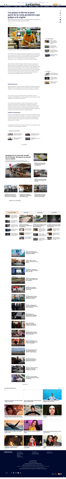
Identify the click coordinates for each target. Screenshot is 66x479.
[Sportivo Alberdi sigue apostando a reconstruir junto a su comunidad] (26, 221)
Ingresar (60, 4)
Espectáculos (46, 6)
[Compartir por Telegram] (60, 17)
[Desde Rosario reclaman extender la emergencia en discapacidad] (25, 289)
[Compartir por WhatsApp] (60, 15)
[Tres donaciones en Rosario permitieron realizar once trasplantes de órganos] (25, 298)
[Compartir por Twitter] (60, 13)
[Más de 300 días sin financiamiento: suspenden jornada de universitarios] (25, 315)
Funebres (36, 2)
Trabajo (26, 2)
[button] (4, 4)
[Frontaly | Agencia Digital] (59, 474)
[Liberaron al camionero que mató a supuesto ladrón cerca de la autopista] (25, 280)
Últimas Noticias (7, 6)
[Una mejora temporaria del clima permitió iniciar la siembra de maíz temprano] (25, 351)
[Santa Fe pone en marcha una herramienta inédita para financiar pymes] (15, 138)
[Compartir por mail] (60, 22)
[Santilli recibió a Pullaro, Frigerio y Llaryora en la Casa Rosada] (25, 262)
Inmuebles (19, 2)
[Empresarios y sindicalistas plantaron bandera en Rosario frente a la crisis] (25, 271)
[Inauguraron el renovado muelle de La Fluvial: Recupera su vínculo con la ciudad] (54, 229)
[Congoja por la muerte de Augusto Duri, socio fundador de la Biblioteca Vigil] (25, 191)
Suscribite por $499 (55, 4)
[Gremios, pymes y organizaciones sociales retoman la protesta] (33, 138)
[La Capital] (33, 4)
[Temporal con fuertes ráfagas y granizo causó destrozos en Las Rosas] (40, 176)
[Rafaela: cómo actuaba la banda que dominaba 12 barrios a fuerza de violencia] (40, 221)
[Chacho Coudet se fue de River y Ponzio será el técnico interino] (26, 233)
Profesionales (31, 2)
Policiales (36, 6)
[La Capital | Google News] (20, 473)
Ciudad (16, 6)
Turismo (47, 2)
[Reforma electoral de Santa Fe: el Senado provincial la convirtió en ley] (40, 160)
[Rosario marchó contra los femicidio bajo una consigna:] (25, 333)
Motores (23, 2)
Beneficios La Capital (42, 2)
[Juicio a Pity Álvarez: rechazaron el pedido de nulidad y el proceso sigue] (25, 324)
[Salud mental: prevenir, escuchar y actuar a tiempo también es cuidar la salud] (51, 74)
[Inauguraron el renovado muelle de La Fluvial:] (18, 168)
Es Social (58, 6)
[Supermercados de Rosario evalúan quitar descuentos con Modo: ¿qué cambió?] (40, 191)
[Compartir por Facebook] (60, 11)
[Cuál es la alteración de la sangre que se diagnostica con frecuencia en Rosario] (25, 253)
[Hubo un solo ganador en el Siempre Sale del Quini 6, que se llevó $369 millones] (25, 342)
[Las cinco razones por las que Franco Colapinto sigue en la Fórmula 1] (26, 238)
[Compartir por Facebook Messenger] (60, 20)
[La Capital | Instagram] (16, 473)
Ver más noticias (25, 384)
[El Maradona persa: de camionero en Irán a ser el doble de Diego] (51, 55)
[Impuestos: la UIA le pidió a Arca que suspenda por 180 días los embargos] (25, 378)
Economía (31, 6)
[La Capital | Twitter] (14, 473)
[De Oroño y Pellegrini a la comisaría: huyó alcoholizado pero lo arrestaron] (25, 306)
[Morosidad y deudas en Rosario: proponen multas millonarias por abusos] (25, 360)
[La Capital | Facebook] (11, 473)
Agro (41, 6)
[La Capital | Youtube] (18, 473)
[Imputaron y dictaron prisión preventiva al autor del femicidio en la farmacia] (25, 369)
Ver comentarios (24, 144)
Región (20, 6)
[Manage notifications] (64, 477)
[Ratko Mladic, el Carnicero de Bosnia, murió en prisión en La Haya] (51, 82)
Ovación (25, 6)
